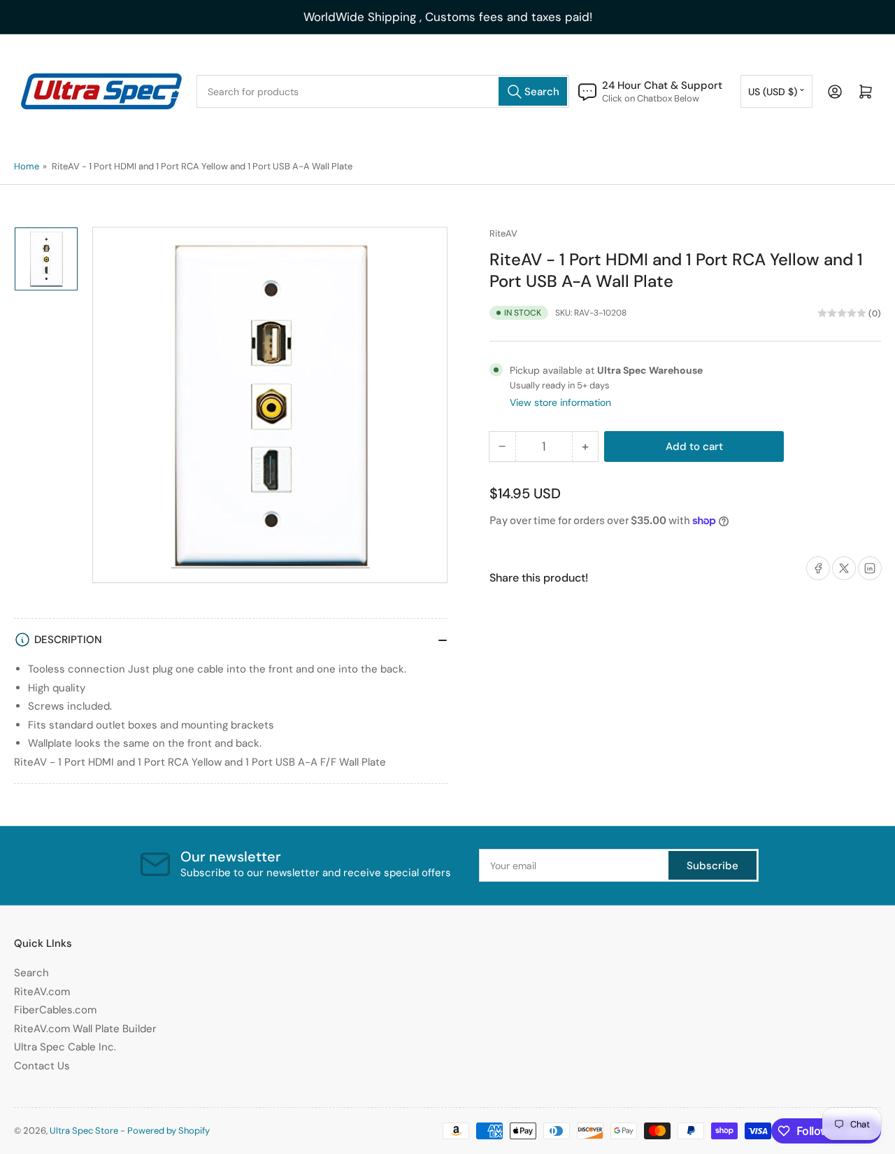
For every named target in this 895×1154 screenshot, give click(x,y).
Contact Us (42, 1066)
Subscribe (712, 866)
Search (31, 973)
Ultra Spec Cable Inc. (65, 1047)
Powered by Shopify (168, 1131)
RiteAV (503, 233)
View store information (560, 402)
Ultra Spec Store (84, 1131)
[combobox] (382, 91)
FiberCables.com (55, 1010)
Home (26, 166)
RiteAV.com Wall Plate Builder (85, 1029)
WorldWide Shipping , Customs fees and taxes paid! (447, 16)
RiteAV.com (42, 992)
